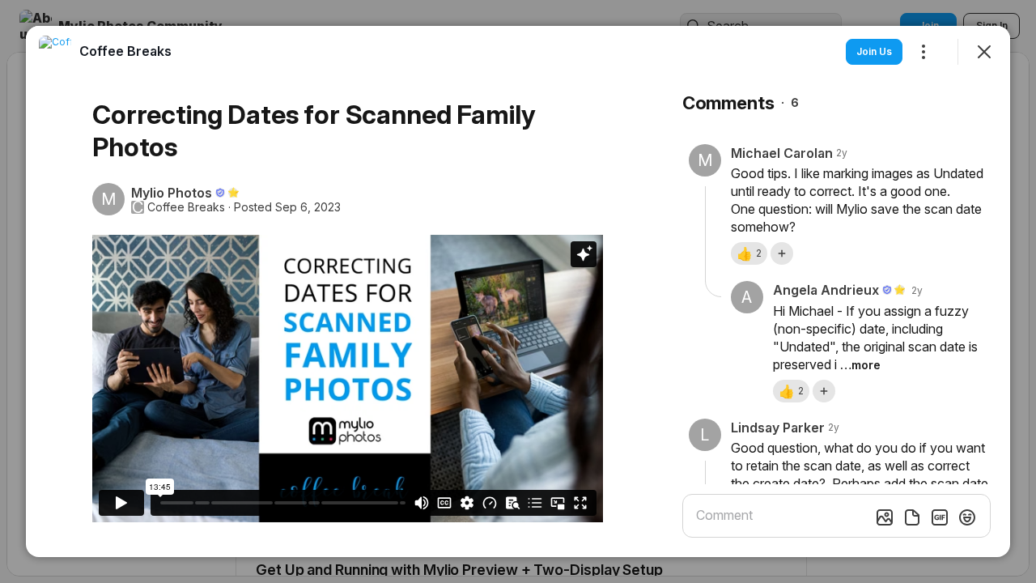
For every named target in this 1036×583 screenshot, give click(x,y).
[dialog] (518, 291)
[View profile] (55, 52)
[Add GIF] (940, 517)
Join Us (874, 51)
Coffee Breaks (186, 207)
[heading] (125, 51)
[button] (749, 253)
